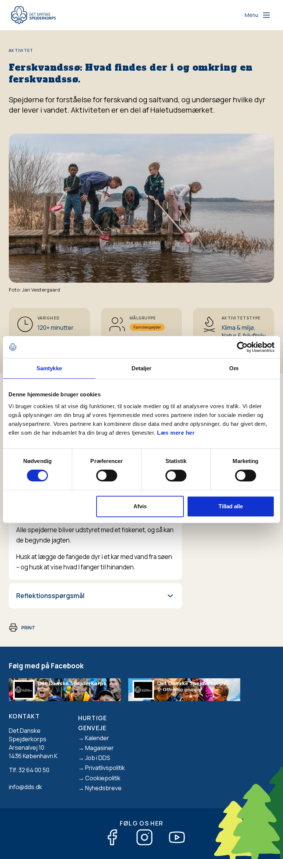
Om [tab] (233, 368)
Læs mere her (176, 433)
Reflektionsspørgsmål (50, 595)
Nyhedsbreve (103, 788)
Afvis (140, 506)
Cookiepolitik (102, 778)
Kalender (97, 738)
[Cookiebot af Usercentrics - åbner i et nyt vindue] (242, 347)
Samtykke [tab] (49, 368)
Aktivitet (21, 50)
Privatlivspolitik (105, 768)
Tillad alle (231, 506)
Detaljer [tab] (142, 368)
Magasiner (99, 748)
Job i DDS (97, 758)
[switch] (106, 475)
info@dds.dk (25, 787)
